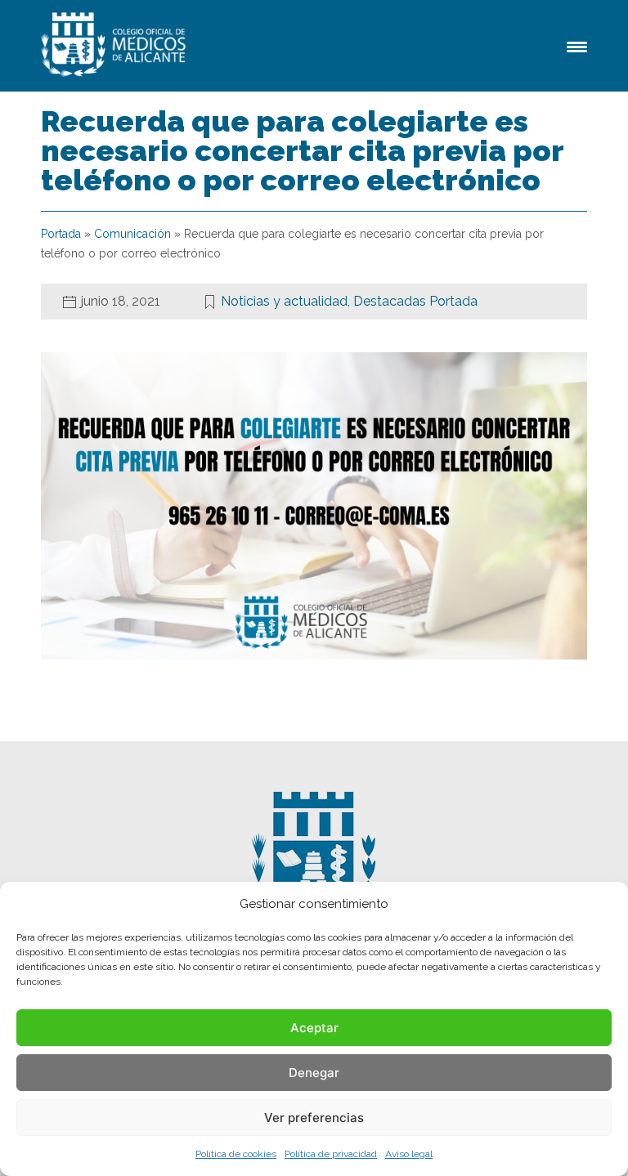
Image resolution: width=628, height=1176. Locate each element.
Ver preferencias (314, 1117)
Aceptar (314, 1027)
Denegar (314, 1072)
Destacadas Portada (415, 301)
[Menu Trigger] (577, 45)
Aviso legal (409, 1154)
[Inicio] (116, 45)
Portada (61, 233)
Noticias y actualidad (284, 301)
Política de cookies (235, 1154)
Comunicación (132, 233)
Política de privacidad (331, 1154)
